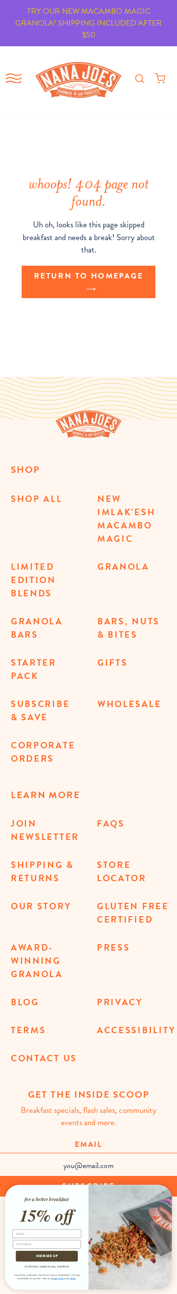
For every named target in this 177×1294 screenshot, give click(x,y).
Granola (123, 566)
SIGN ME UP (47, 1256)
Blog (25, 1002)
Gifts (112, 662)
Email (88, 1144)
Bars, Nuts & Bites (128, 628)
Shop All (36, 498)
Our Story (41, 906)
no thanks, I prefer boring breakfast (47, 1266)
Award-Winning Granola (37, 961)
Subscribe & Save (40, 710)
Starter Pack (34, 669)
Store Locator (122, 871)
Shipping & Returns (42, 871)
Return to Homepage (88, 276)
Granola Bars (37, 628)
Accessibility (136, 1030)
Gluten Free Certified (133, 912)
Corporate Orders (43, 752)
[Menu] (13, 80)
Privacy (120, 1002)
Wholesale (129, 703)
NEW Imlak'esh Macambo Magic (126, 518)
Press (113, 947)
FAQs (111, 823)
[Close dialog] (163, 1192)
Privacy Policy (57, 1278)
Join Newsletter (45, 830)
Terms (28, 1030)
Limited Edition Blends (33, 580)
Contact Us (44, 1058)
